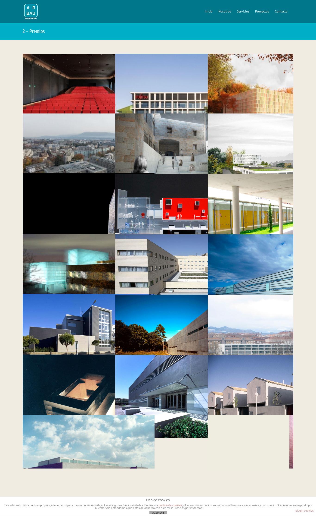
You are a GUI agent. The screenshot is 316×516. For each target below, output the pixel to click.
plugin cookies (304, 510)
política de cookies (170, 505)
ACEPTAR (158, 512)
